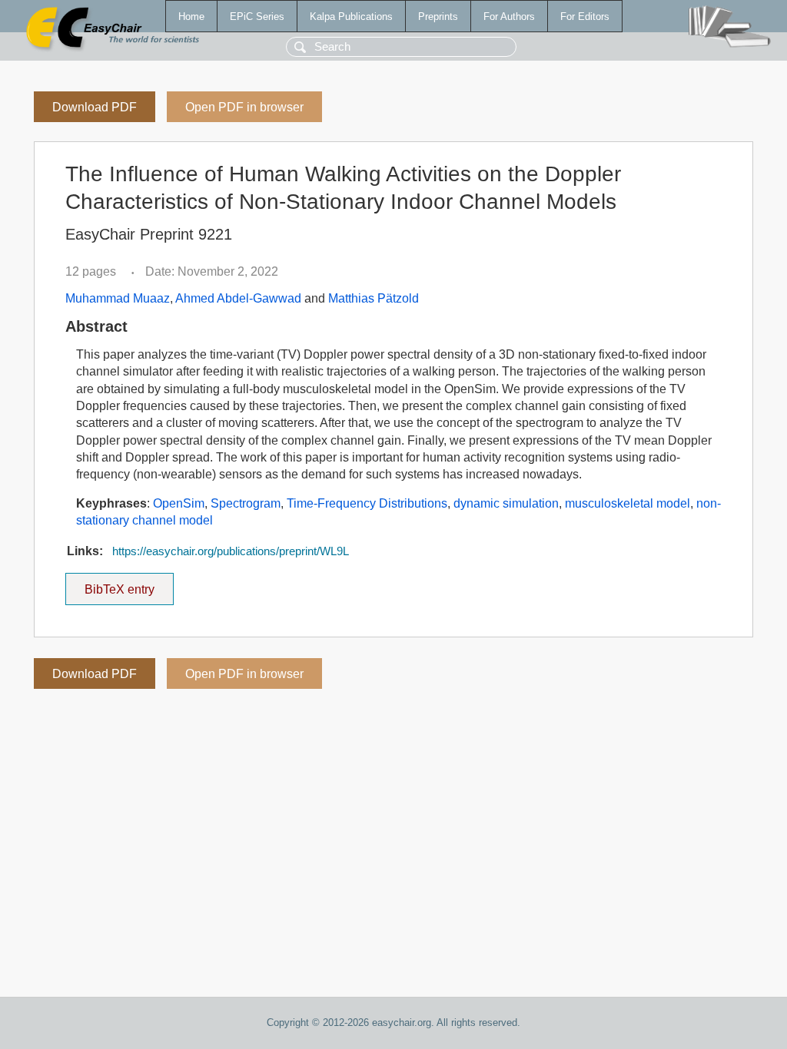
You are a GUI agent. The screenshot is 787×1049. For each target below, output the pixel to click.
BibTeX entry (129, 584)
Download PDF (94, 107)
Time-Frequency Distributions (367, 503)
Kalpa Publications (351, 16)
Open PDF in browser (244, 107)
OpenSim (178, 503)
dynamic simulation (506, 503)
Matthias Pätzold (373, 298)
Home (191, 16)
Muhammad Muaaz (117, 298)
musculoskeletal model (627, 503)
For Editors (584, 16)
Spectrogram (246, 503)
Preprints (438, 16)
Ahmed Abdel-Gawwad (238, 298)
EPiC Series (257, 16)
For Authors (509, 16)
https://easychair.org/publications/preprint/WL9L (230, 551)
